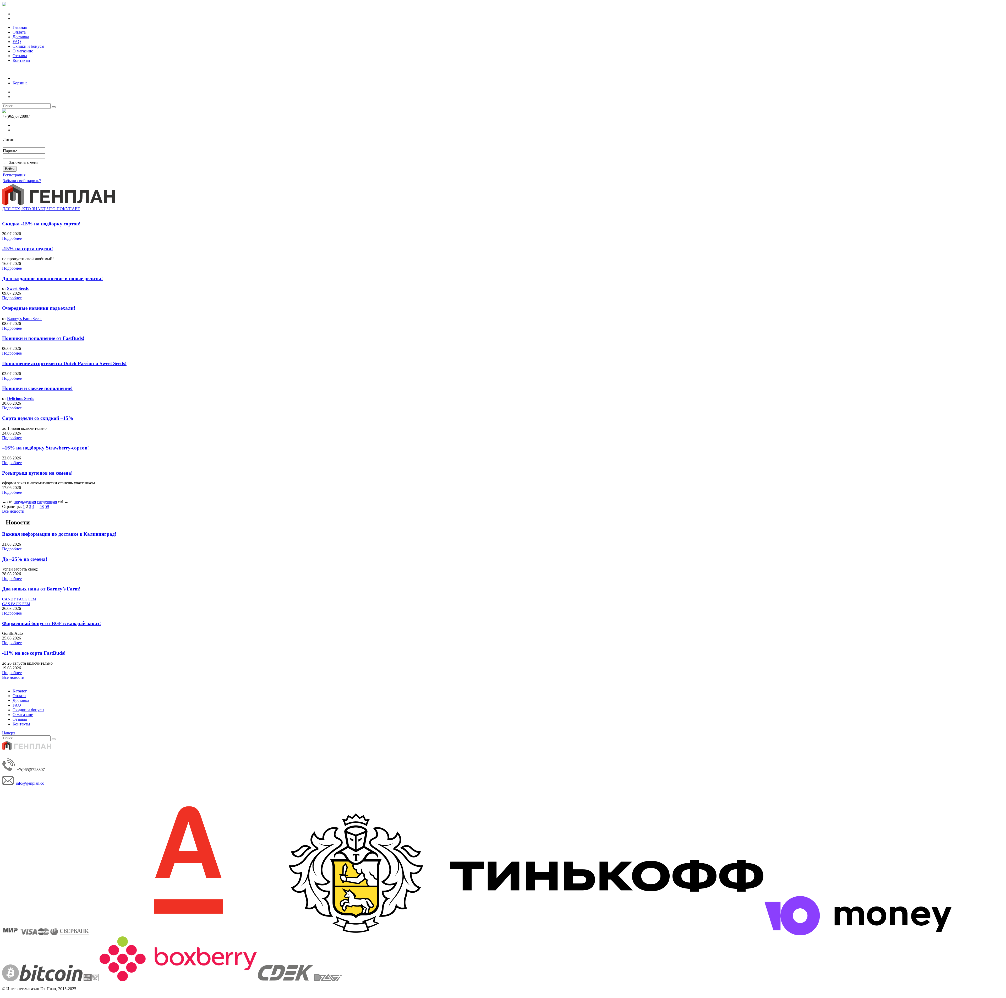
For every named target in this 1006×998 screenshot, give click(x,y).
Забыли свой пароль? (22, 180)
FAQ (17, 41)
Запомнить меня (23, 162)
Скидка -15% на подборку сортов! (41, 223)
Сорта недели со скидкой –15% (37, 418)
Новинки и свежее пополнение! (37, 388)
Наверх (8, 733)
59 (47, 506)
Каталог (20, 691)
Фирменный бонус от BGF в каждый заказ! (51, 623)
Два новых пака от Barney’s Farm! (41, 589)
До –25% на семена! (24, 559)
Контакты (21, 60)
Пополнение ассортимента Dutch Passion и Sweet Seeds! (64, 363)
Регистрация (14, 175)
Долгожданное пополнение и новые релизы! (52, 278)
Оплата (19, 32)
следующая (47, 502)
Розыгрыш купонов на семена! (37, 473)
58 (42, 506)
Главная (20, 27)
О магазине (23, 51)
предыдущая (25, 502)
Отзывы (20, 55)
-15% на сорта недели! (27, 248)
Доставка (21, 37)
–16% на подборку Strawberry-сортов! (45, 448)
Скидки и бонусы (28, 46)
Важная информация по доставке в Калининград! (59, 534)
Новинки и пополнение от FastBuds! (43, 338)
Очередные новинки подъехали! (38, 308)
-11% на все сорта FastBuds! (33, 653)
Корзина (20, 83)
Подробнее (12, 238)
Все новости (13, 511)
